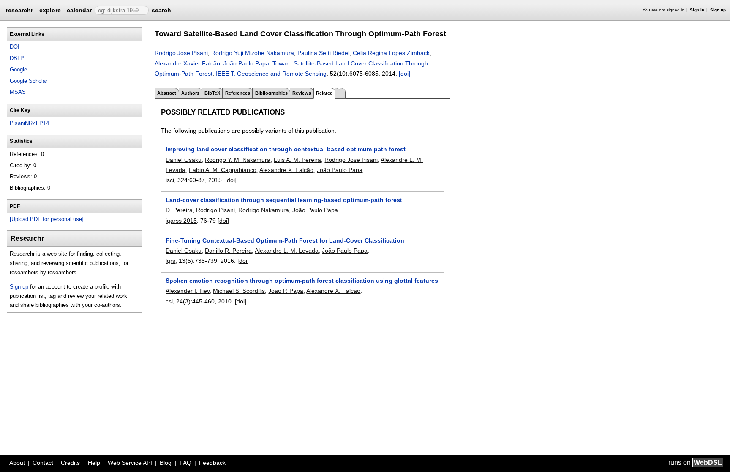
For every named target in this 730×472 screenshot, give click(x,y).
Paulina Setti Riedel (323, 52)
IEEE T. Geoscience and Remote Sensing (271, 73)
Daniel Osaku (184, 159)
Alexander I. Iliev (188, 290)
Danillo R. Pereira (228, 250)
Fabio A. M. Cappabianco (222, 169)
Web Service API (130, 462)
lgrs (170, 260)
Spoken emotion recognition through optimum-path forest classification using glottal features (302, 280)
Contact (43, 462)
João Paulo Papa (246, 63)
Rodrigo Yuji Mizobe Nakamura (252, 52)
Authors (190, 92)
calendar (79, 10)
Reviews (301, 92)
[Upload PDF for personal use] (47, 219)
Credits (70, 462)
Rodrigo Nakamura (263, 210)
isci (170, 180)
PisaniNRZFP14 (29, 123)
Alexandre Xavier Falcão (187, 63)
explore (50, 10)
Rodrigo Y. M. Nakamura (237, 159)
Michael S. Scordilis (239, 290)
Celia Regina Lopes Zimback (391, 52)
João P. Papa (285, 290)
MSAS (18, 92)
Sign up (718, 10)
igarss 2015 (181, 220)
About (17, 462)
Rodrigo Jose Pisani (181, 52)
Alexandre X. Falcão (286, 169)
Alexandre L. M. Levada (287, 250)
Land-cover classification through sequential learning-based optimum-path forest (284, 199)
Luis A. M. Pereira (297, 159)
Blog (166, 462)
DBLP (17, 58)
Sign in (697, 10)
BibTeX (212, 92)
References (237, 92)
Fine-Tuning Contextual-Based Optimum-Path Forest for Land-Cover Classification (285, 240)
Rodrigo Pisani (215, 210)
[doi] (404, 73)
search (161, 10)
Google (18, 69)
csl (169, 301)
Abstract (166, 92)
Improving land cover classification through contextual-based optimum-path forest (286, 149)
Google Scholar (28, 81)
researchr (19, 10)
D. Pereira (179, 210)
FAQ (185, 462)
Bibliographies (271, 92)
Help (94, 462)
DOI (14, 47)
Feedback (212, 462)
